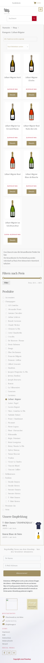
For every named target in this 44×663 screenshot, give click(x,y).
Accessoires (9, 297)
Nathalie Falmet (14, 415)
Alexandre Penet (14, 309)
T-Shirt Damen (14, 497)
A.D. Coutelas (13, 305)
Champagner (10, 301)
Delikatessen (10, 474)
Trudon (11, 458)
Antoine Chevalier (15, 313)
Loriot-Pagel (13, 403)
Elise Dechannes (14, 352)
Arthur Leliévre (14, 317)
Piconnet (11, 423)
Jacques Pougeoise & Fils (18, 372)
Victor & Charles (15, 462)
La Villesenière (14, 387)
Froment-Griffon (14, 360)
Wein (7, 510)
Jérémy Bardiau (14, 376)
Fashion (8, 478)
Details (12, 95)
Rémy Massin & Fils (16, 446)
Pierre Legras (13, 427)
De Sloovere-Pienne (16, 341)
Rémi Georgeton (14, 442)
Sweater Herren (14, 493)
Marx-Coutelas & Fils (16, 411)
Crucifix (11, 337)
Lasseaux (11, 391)
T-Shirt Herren (14, 501)
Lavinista (11, 395)
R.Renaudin (12, 434)
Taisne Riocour (14, 454)
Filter (6, 283)
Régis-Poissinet (14, 438)
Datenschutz (6, 638)
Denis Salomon (14, 344)
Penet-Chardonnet (15, 419)
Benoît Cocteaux (14, 321)
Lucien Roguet (14, 407)
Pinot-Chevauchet (15, 430)
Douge (10, 348)
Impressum (6, 632)
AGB (3, 635)
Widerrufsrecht (7, 641)
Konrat (10, 383)
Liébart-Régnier (14, 399)
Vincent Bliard (13, 466)
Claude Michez (14, 325)
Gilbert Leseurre (14, 364)
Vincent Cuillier (14, 470)
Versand (5, 644)
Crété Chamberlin (15, 333)
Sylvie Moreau (13, 450)
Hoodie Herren (14, 486)
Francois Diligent (14, 356)
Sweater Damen (14, 490)
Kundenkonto (16, 3)
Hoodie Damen (14, 482)
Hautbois (11, 368)
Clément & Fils (14, 329)
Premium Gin (10, 506)
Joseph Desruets (14, 380)
